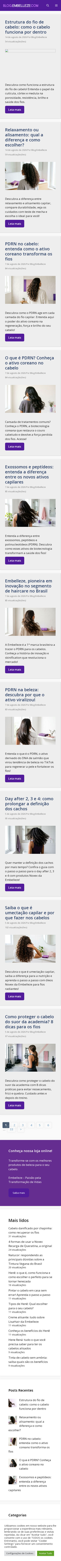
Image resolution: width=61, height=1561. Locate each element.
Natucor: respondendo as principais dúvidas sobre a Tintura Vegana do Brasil (26, 1259)
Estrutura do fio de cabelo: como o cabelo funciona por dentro (27, 27)
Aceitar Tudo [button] (45, 1553)
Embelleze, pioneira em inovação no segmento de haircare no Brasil (28, 586)
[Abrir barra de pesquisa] (47, 5)
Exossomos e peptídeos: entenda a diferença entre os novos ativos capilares (29, 474)
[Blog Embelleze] (21, 5)
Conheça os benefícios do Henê (29, 1331)
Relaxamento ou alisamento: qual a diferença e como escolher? (24, 137)
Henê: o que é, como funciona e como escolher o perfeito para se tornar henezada (30, 1277)
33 (13, 1129)
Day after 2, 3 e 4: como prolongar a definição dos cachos (29, 803)
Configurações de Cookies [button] (19, 1553)
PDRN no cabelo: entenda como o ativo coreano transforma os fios (28, 251)
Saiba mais (19, 1192)
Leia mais (14, 110)
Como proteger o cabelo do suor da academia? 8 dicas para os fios (29, 1021)
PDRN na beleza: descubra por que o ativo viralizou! (24, 694)
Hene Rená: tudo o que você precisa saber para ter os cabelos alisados (26, 1344)
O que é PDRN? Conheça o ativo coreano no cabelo (29, 363)
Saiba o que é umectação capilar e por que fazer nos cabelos (29, 912)
